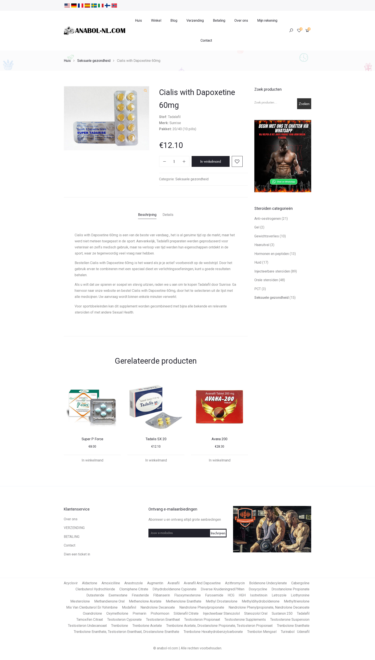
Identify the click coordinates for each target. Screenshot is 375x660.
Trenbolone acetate (147, 626)
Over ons (241, 20)
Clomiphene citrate (133, 589)
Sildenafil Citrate (186, 613)
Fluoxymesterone (187, 595)
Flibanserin (161, 595)
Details (168, 215)
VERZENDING (74, 528)
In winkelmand (210, 161)
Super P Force (92, 439)
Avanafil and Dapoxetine (202, 583)
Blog (173, 20)
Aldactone (89, 583)
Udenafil (303, 632)
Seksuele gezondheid (93, 61)
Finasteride (140, 595)
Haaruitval (261, 245)
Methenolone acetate (145, 601)
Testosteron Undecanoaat (87, 626)
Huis (138, 20)
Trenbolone (119, 626)
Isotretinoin (258, 595)
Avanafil (173, 583)
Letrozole (279, 595)
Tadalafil (303, 613)
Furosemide (214, 595)
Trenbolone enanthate (293, 626)
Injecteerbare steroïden (272, 271)
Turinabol (287, 632)
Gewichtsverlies (266, 236)
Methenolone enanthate (183, 601)
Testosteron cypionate (124, 619)
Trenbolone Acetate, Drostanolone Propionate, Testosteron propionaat (219, 626)
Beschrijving (147, 215)
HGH (242, 595)
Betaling (219, 20)
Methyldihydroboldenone (261, 601)
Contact (206, 40)
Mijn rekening (267, 20)
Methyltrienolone (296, 601)
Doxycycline (258, 589)
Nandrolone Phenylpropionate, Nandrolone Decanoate (269, 607)
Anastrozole (133, 583)
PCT (257, 289)
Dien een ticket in (77, 554)
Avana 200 (219, 439)
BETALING (71, 537)
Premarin (139, 613)
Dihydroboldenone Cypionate (174, 589)
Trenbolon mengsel (261, 632)
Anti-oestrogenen (267, 219)
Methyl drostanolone (221, 601)
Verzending (195, 20)
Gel (256, 227)
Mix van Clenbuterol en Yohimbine (92, 607)
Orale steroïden (266, 280)
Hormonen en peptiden (271, 254)
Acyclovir (71, 583)
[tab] (147, 215)
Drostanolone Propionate (290, 589)
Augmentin (155, 583)
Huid (257, 262)
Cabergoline (300, 583)
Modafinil (129, 607)
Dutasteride (95, 595)
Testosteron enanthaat (163, 619)
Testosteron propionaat (202, 619)
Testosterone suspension (289, 619)
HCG (231, 595)
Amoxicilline (111, 583)
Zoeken (304, 104)
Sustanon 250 (282, 613)
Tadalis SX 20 (156, 439)
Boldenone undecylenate (268, 583)
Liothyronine (300, 595)
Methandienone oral (109, 601)
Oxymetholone (117, 613)
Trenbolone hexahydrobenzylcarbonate (213, 632)
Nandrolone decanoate (157, 607)
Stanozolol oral (255, 613)
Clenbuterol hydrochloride (95, 589)
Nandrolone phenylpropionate (201, 607)
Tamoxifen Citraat (89, 619)
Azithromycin (235, 583)
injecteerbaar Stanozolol (221, 613)
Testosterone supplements (245, 619)
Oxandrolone (92, 613)
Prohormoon (160, 613)
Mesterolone (80, 601)
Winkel (156, 20)
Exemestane (118, 595)
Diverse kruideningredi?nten (222, 589)
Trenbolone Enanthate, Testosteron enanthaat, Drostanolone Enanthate (126, 632)
